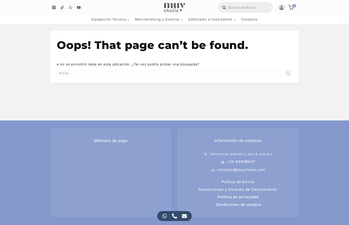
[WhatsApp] (70, 7)
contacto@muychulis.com (241, 170)
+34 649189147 (241, 162)
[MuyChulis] (174, 7)
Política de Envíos (238, 182)
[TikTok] (62, 7)
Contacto (249, 19)
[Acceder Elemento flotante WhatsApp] (165, 216)
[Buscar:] (174, 73)
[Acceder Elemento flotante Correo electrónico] (184, 216)
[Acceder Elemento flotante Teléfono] (175, 216)
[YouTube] (78, 7)
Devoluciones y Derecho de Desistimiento (237, 189)
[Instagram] (54, 7)
